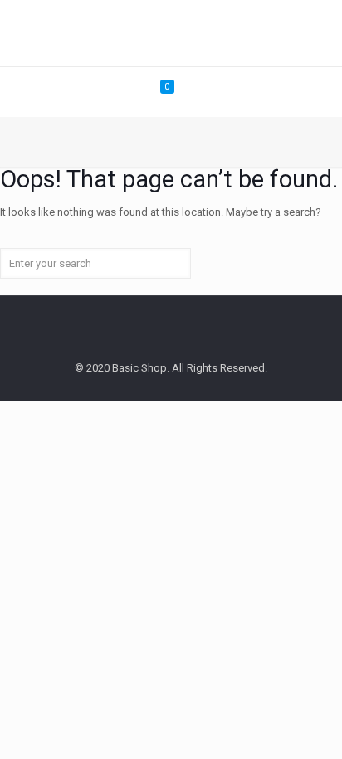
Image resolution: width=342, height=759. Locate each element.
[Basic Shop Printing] (171, 33)
